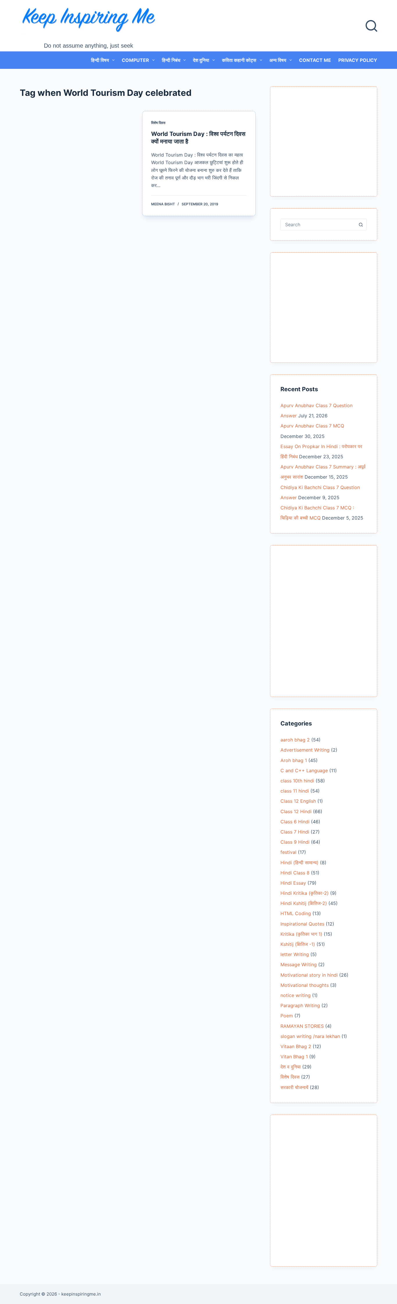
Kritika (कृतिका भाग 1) (301, 934)
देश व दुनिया (290, 1067)
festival (288, 852)
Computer (135, 60)
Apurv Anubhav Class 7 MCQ (312, 426)
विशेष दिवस (158, 123)
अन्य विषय (277, 60)
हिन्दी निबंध (171, 60)
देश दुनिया (201, 60)
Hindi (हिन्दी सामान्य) (299, 862)
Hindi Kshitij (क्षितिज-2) (303, 903)
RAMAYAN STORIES (302, 1026)
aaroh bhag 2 (295, 740)
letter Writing (294, 954)
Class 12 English (298, 801)
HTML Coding (295, 913)
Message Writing (298, 964)
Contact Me (315, 60)
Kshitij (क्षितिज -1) (297, 944)
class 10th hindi (297, 781)
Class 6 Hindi (295, 822)
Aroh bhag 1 (293, 760)
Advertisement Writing (305, 750)
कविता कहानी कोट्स (239, 60)
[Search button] (360, 224)
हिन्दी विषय (100, 60)
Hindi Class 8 (295, 873)
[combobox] (318, 224)
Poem (286, 1016)
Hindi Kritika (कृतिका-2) (304, 893)
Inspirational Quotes (302, 924)
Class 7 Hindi (294, 832)
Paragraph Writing (300, 1005)
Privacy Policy (357, 60)
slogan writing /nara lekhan (310, 1036)
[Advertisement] (323, 145)
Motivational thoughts (304, 985)
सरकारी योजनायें (294, 1087)
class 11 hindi (294, 791)
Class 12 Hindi (296, 811)
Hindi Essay (293, 883)
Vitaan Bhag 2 (295, 1046)
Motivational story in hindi (309, 975)
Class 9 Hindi (295, 842)
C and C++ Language (304, 770)
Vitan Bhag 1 (294, 1056)
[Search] (371, 26)
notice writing (295, 995)
